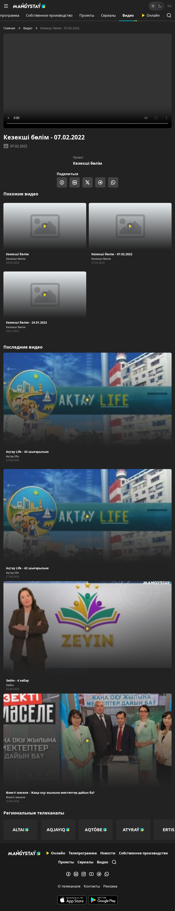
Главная (9, 28)
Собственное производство (49, 15)
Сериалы (108, 15)
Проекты (86, 15)
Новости (107, 853)
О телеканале (69, 886)
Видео (128, 15)
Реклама (110, 886)
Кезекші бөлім (87, 163)
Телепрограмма (83, 853)
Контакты (92, 886)
